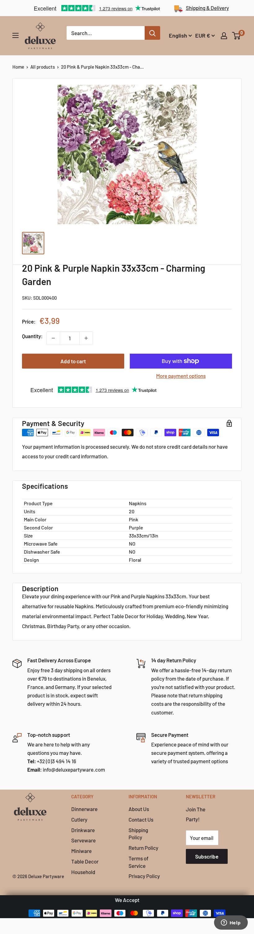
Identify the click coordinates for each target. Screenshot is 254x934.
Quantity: (32, 336)
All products (42, 67)
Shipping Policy (138, 834)
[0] (236, 35)
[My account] (224, 35)
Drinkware (83, 830)
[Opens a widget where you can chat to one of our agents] (231, 923)
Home (18, 67)
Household (83, 872)
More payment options (181, 376)
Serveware (83, 840)
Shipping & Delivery (207, 8)
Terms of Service (138, 862)
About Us (139, 809)
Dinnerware (84, 809)
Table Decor (85, 861)
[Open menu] (15, 35)
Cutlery (79, 819)
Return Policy (143, 848)
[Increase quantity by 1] (86, 338)
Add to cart (73, 361)
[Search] (152, 33)
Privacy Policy (144, 876)
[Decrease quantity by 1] (53, 338)
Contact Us (141, 819)
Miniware (81, 851)
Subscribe (206, 856)
